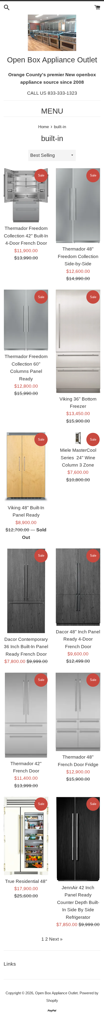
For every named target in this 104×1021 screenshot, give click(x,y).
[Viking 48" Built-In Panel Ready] (26, 467)
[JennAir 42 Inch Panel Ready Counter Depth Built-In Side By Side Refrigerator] (78, 839)
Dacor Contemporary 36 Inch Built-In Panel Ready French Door (26, 647)
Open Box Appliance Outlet (56, 993)
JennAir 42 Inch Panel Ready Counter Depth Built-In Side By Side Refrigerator (78, 902)
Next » (56, 939)
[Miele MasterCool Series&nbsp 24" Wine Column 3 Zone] (78, 438)
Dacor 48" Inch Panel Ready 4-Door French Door (78, 639)
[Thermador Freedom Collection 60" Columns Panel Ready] (26, 320)
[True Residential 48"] (26, 836)
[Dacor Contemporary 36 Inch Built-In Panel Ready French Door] (26, 590)
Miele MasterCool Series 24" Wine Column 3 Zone (78, 458)
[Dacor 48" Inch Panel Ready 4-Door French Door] (78, 587)
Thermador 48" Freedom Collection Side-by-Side (78, 256)
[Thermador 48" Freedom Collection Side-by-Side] (78, 205)
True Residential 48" (26, 881)
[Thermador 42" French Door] (26, 715)
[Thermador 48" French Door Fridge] (78, 712)
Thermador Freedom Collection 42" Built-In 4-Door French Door (26, 236)
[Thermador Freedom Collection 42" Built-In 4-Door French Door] (26, 195)
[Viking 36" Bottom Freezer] (78, 341)
